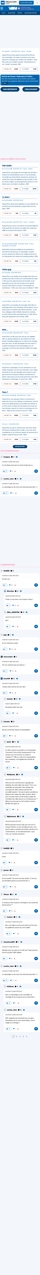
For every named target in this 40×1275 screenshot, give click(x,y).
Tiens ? (5, 392)
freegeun (7, 457)
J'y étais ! (6, 197)
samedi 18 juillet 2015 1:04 (12, 779)
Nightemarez (11, 816)
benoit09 (7, 679)
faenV (9, 742)
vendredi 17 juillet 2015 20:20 (13, 922)
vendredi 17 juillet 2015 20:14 (10, 483)
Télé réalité (7, 166)
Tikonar (6, 894)
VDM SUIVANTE (31, 89)
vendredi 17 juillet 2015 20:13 (10, 683)
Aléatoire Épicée (30, 13)
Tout (4, 13)
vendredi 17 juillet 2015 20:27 (13, 991)
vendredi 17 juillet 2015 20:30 (13, 1015)
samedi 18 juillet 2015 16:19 (13, 617)
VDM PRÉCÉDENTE (10, 89)
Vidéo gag (6, 270)
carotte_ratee (9, 479)
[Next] (26, 1037)
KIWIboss (10, 986)
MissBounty (11, 775)
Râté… (5, 330)
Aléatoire (11, 13)
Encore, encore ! (20, 446)
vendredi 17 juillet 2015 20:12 (10, 575)
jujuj (5, 635)
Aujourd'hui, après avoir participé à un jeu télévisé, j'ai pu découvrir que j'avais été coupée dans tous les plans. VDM (20, 206)
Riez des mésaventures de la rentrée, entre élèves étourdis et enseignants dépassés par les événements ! (20, 80)
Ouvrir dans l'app (26, 2)
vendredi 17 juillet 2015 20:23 (10, 462)
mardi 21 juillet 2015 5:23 (12, 704)
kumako (10, 699)
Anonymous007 (9, 942)
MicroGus (10, 591)
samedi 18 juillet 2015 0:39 (13, 747)
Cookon (10, 917)
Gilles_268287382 (13, 612)
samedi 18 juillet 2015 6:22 (12, 596)
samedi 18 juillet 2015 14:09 (13, 821)
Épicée (20, 13)
